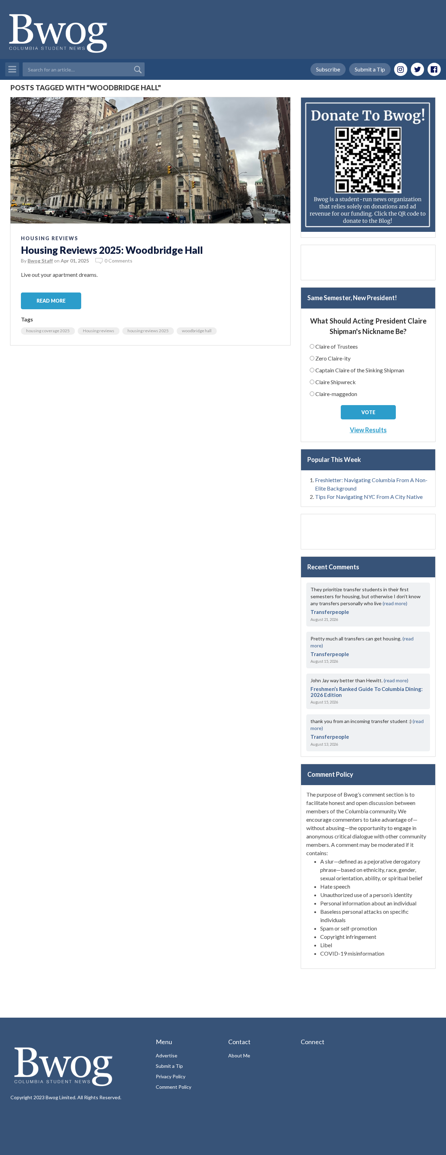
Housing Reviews (49, 238)
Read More (51, 301)
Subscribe (328, 69)
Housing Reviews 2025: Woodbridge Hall (112, 250)
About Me (239, 1055)
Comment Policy (173, 1087)
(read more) (395, 603)
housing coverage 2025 (48, 330)
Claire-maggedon (336, 393)
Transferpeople (329, 612)
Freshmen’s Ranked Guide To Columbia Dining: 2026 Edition (366, 692)
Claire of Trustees (336, 346)
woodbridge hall (197, 330)
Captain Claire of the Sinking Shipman (359, 370)
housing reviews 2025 (148, 330)
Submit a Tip (370, 69)
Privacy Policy (170, 1076)
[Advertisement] (368, 262)
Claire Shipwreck (335, 382)
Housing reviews (98, 330)
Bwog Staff (40, 261)
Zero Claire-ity (333, 358)
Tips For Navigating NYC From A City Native (369, 496)
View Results (368, 430)
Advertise (166, 1055)
